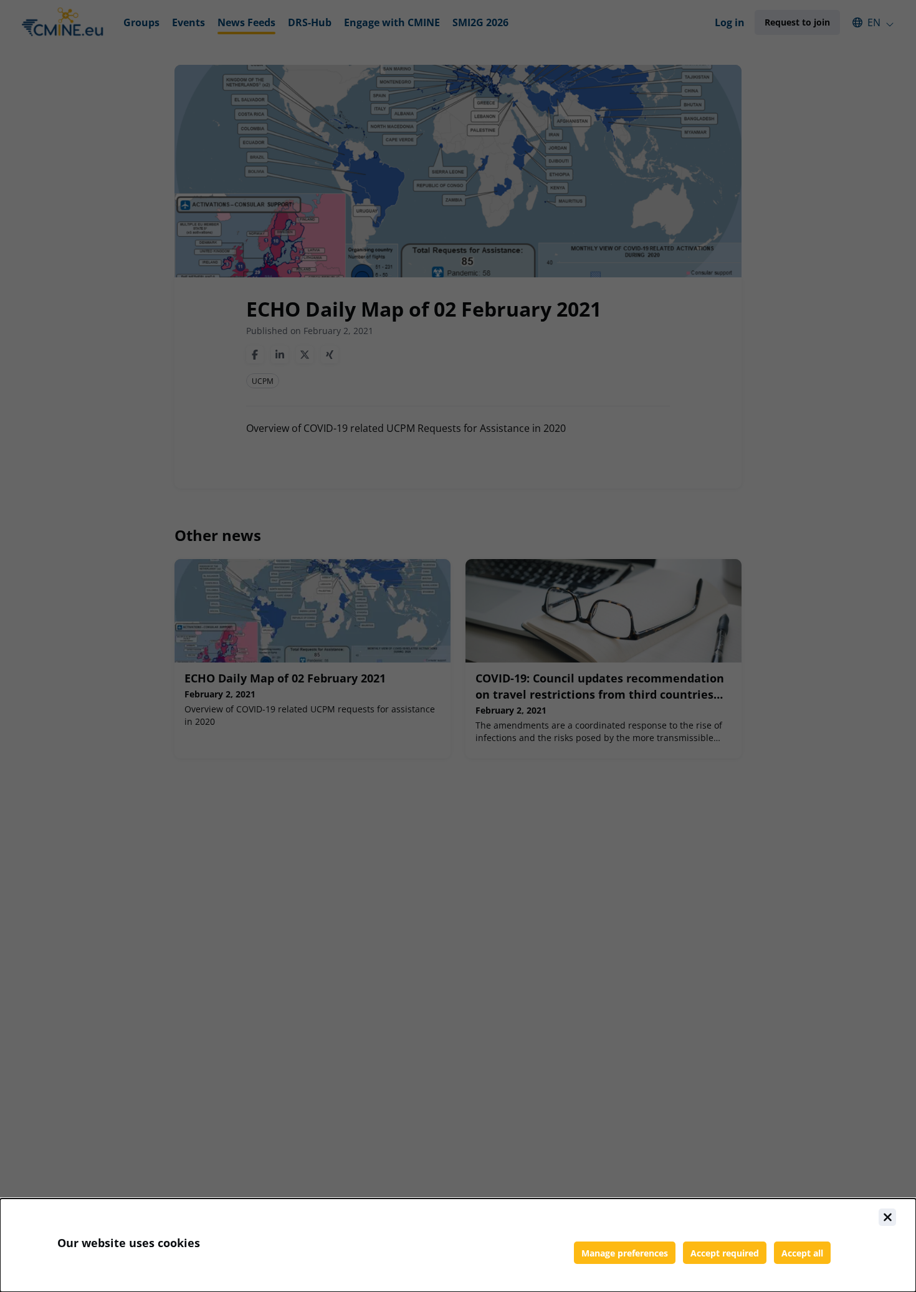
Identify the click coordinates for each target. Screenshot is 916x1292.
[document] (458, 1245)
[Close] (887, 1217)
